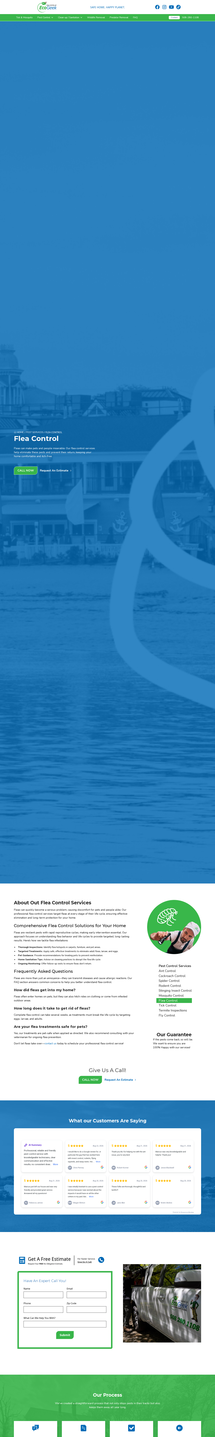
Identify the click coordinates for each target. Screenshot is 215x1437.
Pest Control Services (175, 966)
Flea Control (168, 1000)
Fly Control (167, 1015)
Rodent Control (170, 985)
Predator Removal (119, 17)
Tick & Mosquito (24, 17)
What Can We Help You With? (39, 1318)
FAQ (135, 17)
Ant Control (167, 971)
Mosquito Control (171, 995)
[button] (45, 17)
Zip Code (71, 1303)
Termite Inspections (173, 1010)
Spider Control (169, 980)
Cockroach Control (172, 976)
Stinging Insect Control (175, 990)
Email (70, 1288)
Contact (174, 17)
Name (27, 1288)
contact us (50, 1043)
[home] (47, 7)
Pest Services (34, 432)
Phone (27, 1303)
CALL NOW (26, 470)
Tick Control (168, 1005)
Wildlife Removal (96, 17)
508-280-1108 (190, 17)
